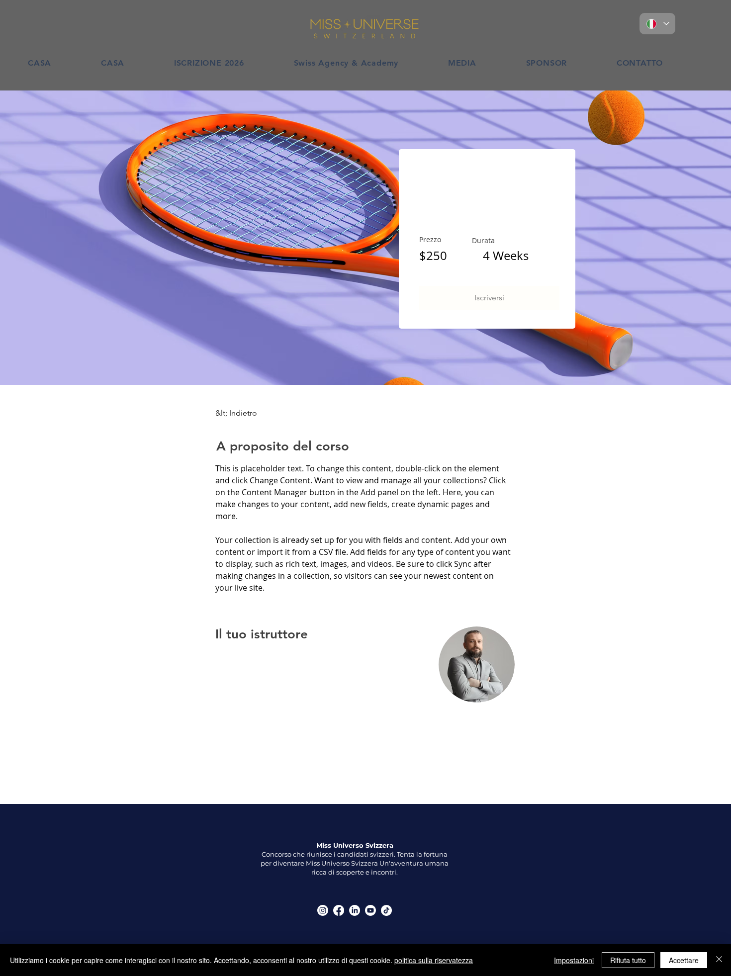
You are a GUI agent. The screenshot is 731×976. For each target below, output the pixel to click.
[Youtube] (370, 910)
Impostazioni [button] (574, 960)
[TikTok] (386, 910)
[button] (489, 298)
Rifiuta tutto (628, 960)
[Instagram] (322, 910)
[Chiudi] (719, 960)
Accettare (684, 960)
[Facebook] (338, 910)
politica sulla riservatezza (433, 960)
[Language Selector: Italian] (657, 23)
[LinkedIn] (354, 910)
